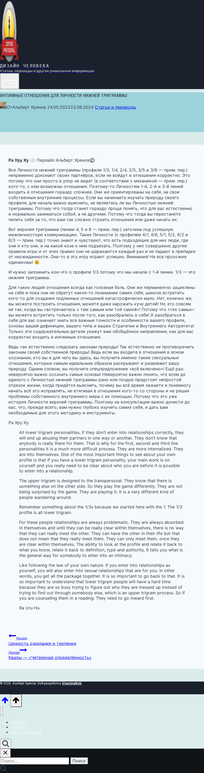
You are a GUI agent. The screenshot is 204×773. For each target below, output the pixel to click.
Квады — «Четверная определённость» (50, 655)
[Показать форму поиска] (5, 744)
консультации (26, 732)
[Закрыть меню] (1, 711)
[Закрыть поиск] (5, 753)
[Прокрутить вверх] (5, 702)
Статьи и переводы (115, 107)
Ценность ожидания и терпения (42, 641)
